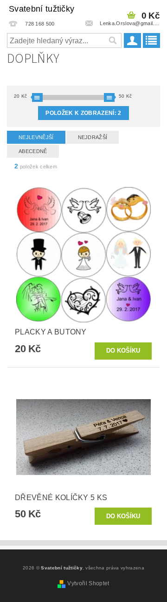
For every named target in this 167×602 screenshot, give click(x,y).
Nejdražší (93, 137)
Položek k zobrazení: (83, 113)
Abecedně (33, 151)
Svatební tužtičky (41, 8)
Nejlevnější (36, 137)
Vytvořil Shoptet (88, 583)
